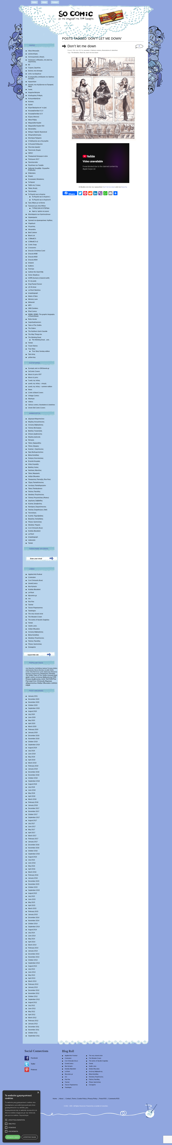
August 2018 (32, 784)
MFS (29, 305)
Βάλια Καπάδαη (33, 455)
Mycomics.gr (32, 595)
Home (34, 2)
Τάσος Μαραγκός (34, 473)
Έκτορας (31, 440)
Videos (30, 402)
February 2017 (33, 839)
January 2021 (33, 696)
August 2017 (32, 820)
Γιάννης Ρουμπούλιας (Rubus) (38, 498)
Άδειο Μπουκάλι (33, 51)
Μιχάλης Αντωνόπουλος (36, 422)
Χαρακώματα (32, 217)
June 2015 (32, 899)
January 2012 (33, 1024)
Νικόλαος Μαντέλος (35, 470)
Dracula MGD (33, 257)
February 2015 (33, 911)
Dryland (31, 263)
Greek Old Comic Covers (36, 408)
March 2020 (32, 726)
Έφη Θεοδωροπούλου (35, 452)
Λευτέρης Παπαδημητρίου (37, 485)
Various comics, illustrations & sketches (41, 405)
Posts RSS (103, 1099)
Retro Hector (32, 319)
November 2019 (33, 738)
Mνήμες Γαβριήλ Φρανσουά (37, 132)
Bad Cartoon (32, 232)
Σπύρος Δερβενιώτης (35, 434)
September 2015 (34, 890)
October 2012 (33, 996)
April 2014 (31, 942)
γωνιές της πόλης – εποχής (37, 383)
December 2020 (33, 699)
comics (54, 683)
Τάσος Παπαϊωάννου (35, 488)
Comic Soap (32, 245)
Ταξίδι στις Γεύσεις (34, 185)
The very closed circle (35, 614)
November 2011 (33, 1030)
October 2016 (33, 851)
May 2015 (31, 902)
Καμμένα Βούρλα (34, 92)
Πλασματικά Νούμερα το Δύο (38, 156)
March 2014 (32, 945)
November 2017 (33, 811)
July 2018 (31, 787)
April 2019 (31, 760)
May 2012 (31, 1011)
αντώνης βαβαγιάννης (44, 677)
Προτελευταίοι (33, 162)
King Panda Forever (35, 284)
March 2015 (32, 908)
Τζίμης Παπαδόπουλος (36, 482)
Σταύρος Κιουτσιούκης (35, 458)
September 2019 (34, 745)
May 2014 (31, 939)
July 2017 (31, 823)
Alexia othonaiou (39, 670)
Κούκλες (31, 101)
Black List (31, 235)
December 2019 (33, 735)
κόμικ (28, 685)
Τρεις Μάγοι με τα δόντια (36, 203)
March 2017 (32, 836)
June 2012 (32, 1008)
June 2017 (32, 826)
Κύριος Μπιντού (33, 117)
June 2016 (32, 863)
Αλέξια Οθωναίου (34, 476)
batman (45, 668)
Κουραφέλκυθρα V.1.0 (35, 111)
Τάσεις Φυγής (32, 188)
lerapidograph (33, 293)
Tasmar (30, 605)
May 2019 (31, 757)
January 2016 (33, 878)
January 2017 (33, 842)
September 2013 (34, 963)
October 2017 (33, 814)
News (30, 389)
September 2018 (34, 781)
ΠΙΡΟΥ (30, 153)
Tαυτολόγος (32, 513)
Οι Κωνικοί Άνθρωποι (35, 144)
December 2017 (33, 808)
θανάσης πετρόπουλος (33, 673)
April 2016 (31, 869)
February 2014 (33, 948)
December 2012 (33, 990)
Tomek (30, 343)
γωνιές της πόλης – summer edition (40, 386)
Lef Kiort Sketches (34, 290)
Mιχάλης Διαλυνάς (34, 437)
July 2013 (31, 969)
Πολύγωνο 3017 (33, 159)
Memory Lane (33, 299)
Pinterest (34, 1070)
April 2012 (31, 1014)
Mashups (31, 399)
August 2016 (32, 857)
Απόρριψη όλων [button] (29, 1137)
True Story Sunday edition (41, 351)
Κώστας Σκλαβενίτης (35, 504)
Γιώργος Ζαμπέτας (34, 68)
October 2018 (33, 778)
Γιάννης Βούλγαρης (34, 428)
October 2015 (33, 887)
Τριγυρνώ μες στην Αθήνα (37, 206)
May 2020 (31, 720)
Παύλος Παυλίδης (34, 491)
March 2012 (32, 1018)
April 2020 (31, 723)
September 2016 (34, 854)
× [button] (38, 1093)
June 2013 (32, 972)
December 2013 (33, 954)
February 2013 (33, 984)
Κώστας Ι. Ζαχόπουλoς (36, 449)
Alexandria (32, 229)
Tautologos (32, 611)
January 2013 (33, 987)
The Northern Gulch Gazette (37, 331)
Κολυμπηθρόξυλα (34, 98)
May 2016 (31, 866)
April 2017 (31, 833)
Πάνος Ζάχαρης (33, 446)
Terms (74, 1099)
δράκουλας (47, 672)
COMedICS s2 (33, 241)
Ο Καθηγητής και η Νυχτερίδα (38, 141)
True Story (31, 349)
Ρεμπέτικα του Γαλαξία (35, 165)
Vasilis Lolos (32, 626)
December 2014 (33, 917)
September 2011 (34, 1036)
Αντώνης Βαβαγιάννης (35, 425)
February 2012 (33, 1021)
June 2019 (32, 754)
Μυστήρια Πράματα (34, 138)
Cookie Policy (82, 1099)
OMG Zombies (33, 308)
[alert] (21, 1116)
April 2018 (31, 796)
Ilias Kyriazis (32, 586)
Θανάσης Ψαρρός (34, 525)
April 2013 (31, 978)
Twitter (33, 1064)
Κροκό (30, 105)
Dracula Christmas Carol (36, 251)
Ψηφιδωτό (31, 223)
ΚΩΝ (51, 679)
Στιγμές (30, 176)
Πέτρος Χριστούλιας (35, 522)
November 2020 (33, 702)
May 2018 (31, 793)
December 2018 (33, 772)
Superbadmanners (34, 322)
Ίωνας (30, 89)
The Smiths (29, 675)
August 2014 (32, 930)
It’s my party (32, 281)
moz (27, 668)
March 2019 (32, 763)
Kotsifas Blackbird (34, 531)
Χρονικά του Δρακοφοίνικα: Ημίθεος (40, 220)
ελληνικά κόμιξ (52, 675)
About (44, 2)
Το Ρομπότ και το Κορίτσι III (41, 200)
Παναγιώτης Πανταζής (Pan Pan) (39, 479)
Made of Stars (33, 296)
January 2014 (33, 951)
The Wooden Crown (35, 617)
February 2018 (33, 802)
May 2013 (31, 975)
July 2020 (31, 714)
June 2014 (32, 936)
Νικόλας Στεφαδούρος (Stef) (37, 510)
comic (43, 679)
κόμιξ (31, 681)
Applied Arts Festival (35, 574)
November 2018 (33, 775)
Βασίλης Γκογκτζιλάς (35, 431)
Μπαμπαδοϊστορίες (34, 135)
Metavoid (31, 302)
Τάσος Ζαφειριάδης (34, 443)
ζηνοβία (47, 670)
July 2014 (31, 933)
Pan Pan (31, 602)
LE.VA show (32, 287)
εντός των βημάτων (34, 74)
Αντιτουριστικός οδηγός (36, 57)
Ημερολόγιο (32, 82)
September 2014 (34, 927)
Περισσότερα (23, 1115)
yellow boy (32, 357)
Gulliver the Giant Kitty (35, 272)
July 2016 (31, 860)
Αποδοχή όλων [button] (13, 1137)
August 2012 (32, 1002)
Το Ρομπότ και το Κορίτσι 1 (41, 197)
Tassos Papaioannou (35, 608)
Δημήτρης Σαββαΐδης (35, 501)
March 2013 (32, 981)
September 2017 (34, 817)
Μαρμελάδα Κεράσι (34, 123)
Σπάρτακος (32, 173)
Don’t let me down (81, 46)
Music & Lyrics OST (34, 374)
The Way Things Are (35, 334)
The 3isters (32, 328)
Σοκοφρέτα (32, 647)
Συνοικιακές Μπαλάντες (36, 179)
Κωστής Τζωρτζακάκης (35, 516)
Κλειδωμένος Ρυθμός (35, 95)
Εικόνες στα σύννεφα (35, 71)
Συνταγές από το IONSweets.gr (38, 368)
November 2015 (33, 884)
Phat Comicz (32, 311)
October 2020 (33, 705)
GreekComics (33, 583)
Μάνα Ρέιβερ (32, 120)
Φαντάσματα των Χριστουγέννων (39, 214)
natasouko (31, 540)
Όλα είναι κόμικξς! (34, 147)
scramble (97, 1106)
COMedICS (32, 238)
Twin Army (31, 354)
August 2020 (32, 711)
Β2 (29, 65)
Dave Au (82, 52)
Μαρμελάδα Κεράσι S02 (36, 126)
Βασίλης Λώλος (33, 467)
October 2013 (33, 960)
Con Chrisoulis (39, 681)
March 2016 (32, 872)
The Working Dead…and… (41, 340)
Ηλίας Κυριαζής (33, 464)
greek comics (31, 677)
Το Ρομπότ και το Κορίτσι (36, 194)
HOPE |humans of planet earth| (38, 278)
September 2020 (34, 708)
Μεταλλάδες (32, 129)
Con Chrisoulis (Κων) (35, 528)
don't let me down (92, 52)
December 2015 (33, 881)
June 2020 (32, 717)
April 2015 (31, 905)
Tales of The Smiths (35, 325)
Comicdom (32, 577)
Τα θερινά (31, 182)
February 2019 (33, 766)
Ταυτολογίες (32, 191)
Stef (47, 679)
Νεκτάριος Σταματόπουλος (37, 507)
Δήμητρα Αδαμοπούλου (36, 419)
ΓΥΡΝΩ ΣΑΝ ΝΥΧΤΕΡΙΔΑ (40, 208)
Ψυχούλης (31, 226)
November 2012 (33, 993)
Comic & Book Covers (35, 393)
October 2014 (33, 923)
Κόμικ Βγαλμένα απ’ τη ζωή (37, 108)
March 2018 (32, 799)
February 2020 (33, 729)
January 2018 (33, 805)
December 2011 (33, 1027)
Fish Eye (31, 269)
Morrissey (54, 672)
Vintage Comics (33, 396)
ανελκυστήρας (33, 54)
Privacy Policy (92, 1099)
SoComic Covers (34, 371)
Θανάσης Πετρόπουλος (36, 494)
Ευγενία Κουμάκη (34, 461)
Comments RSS (113, 1099)
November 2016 (33, 848)
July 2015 (31, 896)
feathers (31, 266)
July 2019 (31, 751)
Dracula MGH (33, 260)
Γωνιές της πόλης (34, 380)
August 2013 (32, 966)
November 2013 (33, 957)
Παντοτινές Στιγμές (34, 150)
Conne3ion (104, 1106)
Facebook (34, 1058)
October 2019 (33, 742)
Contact (55, 2)
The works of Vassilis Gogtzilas (38, 620)
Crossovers (32, 248)
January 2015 (33, 914)
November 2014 (33, 920)
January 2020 (33, 732)
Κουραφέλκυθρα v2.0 (35, 114)
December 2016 (33, 845)
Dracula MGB (32, 254)
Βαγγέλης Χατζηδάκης (35, 519)
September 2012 (34, 999)
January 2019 (33, 769)
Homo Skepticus (33, 275)
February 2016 (33, 875)
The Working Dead (34, 337)
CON (54, 677)
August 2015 (32, 893)
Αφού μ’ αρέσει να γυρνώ (40, 211)
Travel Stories (33, 346)
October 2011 (32, 1033)
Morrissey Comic (38, 672)
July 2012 (31, 1005)
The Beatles (75, 52)
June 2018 (32, 790)
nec (29, 598)
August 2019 (32, 748)
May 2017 (31, 829)
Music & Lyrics (33, 377)
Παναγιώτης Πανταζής (47, 673)
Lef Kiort (31, 534)
